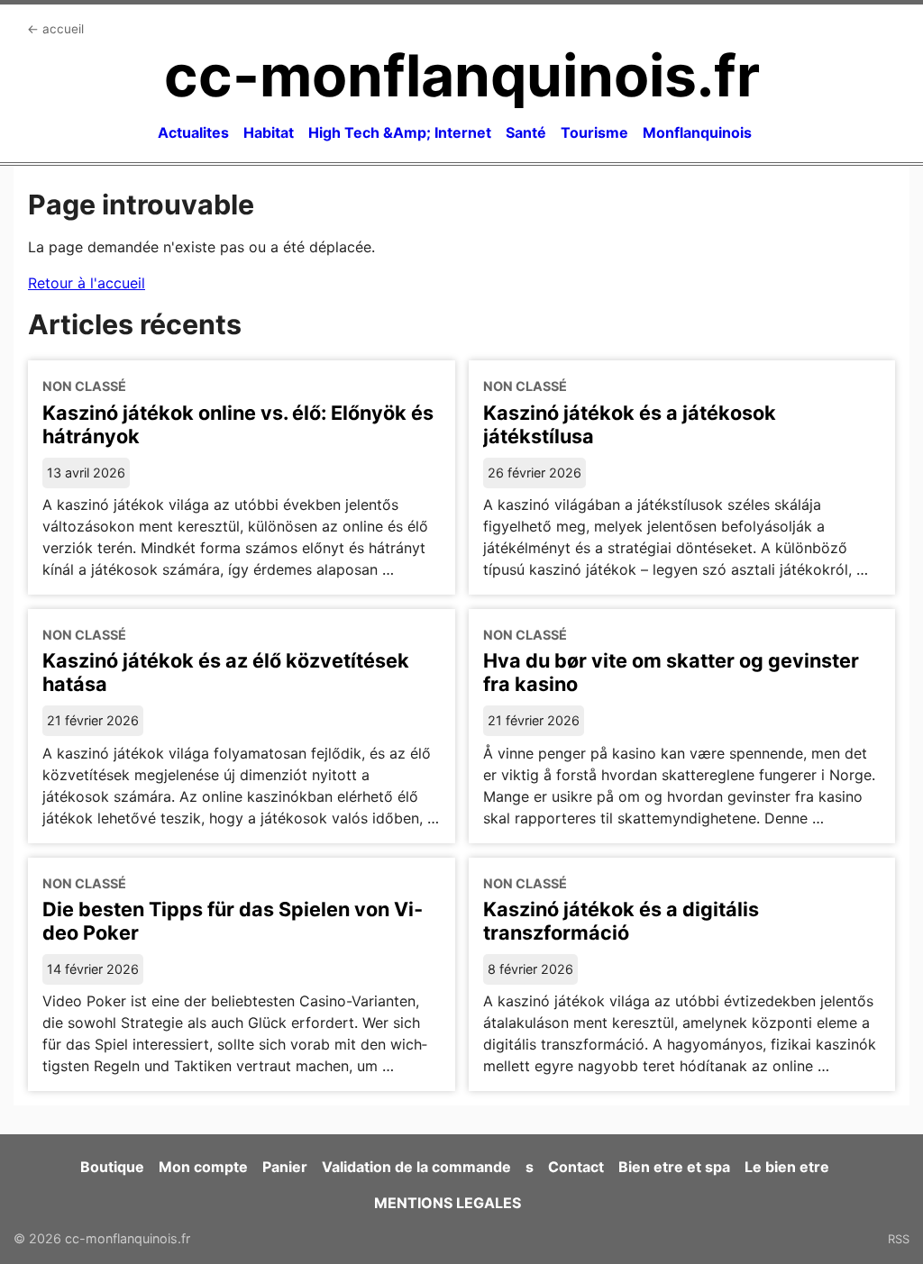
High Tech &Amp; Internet (399, 132)
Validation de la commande (416, 1167)
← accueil (55, 29)
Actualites (193, 132)
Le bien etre (787, 1167)
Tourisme (594, 132)
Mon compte (203, 1167)
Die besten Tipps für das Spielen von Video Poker (232, 920)
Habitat (268, 132)
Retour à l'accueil (86, 283)
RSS (898, 1239)
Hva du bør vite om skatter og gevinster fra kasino (671, 672)
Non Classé (84, 386)
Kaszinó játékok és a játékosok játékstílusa (629, 424)
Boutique (112, 1167)
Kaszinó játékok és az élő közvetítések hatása (225, 672)
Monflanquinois (697, 132)
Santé (526, 132)
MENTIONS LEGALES (447, 1203)
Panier (284, 1167)
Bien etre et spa (674, 1167)
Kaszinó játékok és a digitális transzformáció (621, 920)
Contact (576, 1167)
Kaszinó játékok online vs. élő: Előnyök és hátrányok (238, 424)
